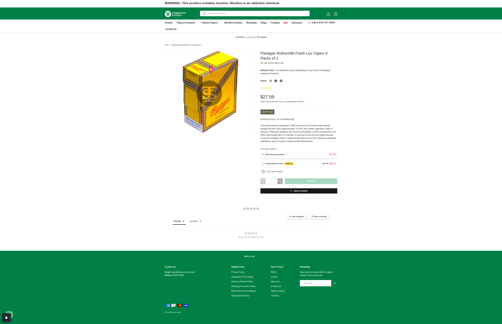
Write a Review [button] (320, 216)
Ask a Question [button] (298, 216)
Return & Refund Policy (242, 281)
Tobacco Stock (175, 312)
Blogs (264, 22)
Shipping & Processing (242, 277)
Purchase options (268, 149)
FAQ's (273, 272)
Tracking (275, 22)
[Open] (6, 317)
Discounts (297, 22)
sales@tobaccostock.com (183, 272)
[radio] (263, 154)
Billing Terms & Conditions (243, 291)
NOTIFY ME (267, 112)
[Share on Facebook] (275, 80)
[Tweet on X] (270, 80)
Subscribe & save (279, 163)
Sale (285, 22)
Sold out (311, 181)
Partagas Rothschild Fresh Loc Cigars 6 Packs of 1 (187, 45)
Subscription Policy (240, 296)
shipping (281, 101)
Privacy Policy (238, 272)
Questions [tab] (194, 221)
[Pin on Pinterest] (281, 80)
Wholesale (251, 22)
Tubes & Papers (210, 22)
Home (167, 45)
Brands (168, 22)
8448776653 (178, 275)
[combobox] (255, 13)
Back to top (249, 256)
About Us (275, 281)
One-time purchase (275, 154)
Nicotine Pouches (233, 22)
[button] (336, 14)
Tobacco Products (185, 22)
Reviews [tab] (177, 221)
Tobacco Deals (278, 291)
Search (274, 277)
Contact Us (170, 29)
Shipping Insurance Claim (243, 286)
